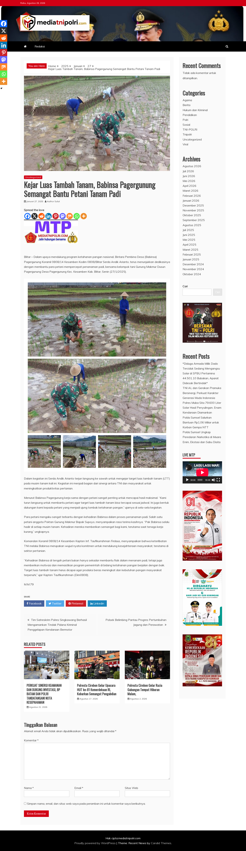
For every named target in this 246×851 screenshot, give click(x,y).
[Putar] (187, 480)
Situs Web (131, 788)
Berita (186, 105)
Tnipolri (187, 134)
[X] (34, 216)
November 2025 (193, 210)
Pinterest (77, 603)
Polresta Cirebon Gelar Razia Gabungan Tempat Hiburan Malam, (145, 689)
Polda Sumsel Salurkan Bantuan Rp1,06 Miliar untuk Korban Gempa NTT (201, 422)
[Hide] (1, 88)
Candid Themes (161, 843)
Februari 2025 (192, 254)
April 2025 (189, 244)
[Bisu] (213, 480)
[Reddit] (41, 216)
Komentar (31, 740)
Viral (185, 144)
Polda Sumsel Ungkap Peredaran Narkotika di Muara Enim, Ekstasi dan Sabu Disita (202, 437)
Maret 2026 (190, 190)
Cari (185, 286)
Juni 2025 (189, 235)
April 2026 (189, 186)
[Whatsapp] (76, 216)
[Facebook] (27, 216)
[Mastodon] (62, 216)
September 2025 (194, 220)
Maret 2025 (190, 249)
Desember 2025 (193, 205)
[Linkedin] (48, 216)
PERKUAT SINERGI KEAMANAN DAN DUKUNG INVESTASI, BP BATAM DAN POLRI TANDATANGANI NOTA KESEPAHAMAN (44, 694)
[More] (83, 216)
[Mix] (69, 216)
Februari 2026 (192, 195)
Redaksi (40, 46)
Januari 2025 (191, 259)
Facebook (35, 603)
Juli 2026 (188, 171)
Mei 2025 (189, 239)
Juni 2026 (189, 176)
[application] (202, 472)
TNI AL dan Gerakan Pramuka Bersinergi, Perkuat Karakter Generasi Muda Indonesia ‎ (202, 392)
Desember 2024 (193, 264)
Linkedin (98, 603)
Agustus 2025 (192, 225)
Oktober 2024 (192, 274)
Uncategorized (33, 177)
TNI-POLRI (190, 129)
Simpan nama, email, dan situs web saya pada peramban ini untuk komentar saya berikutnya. (86, 803)
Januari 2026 (191, 200)
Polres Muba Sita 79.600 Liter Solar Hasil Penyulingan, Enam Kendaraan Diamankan (202, 407)
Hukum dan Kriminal (195, 110)
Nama (29, 788)
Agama (187, 100)
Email (78, 788)
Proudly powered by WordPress (95, 843)
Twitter (56, 603)
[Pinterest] (55, 216)
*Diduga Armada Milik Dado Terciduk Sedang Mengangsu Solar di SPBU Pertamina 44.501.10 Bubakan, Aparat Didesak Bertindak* (201, 373)
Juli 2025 (188, 230)
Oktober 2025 (192, 215)
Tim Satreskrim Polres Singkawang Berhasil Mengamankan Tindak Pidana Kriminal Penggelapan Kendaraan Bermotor (57, 624)
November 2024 (193, 269)
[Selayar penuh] (218, 480)
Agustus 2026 (192, 166)
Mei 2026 (189, 181)
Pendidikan (190, 115)
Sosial (186, 124)
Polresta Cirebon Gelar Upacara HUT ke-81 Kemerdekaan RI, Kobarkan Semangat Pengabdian (96, 689)
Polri (185, 120)
